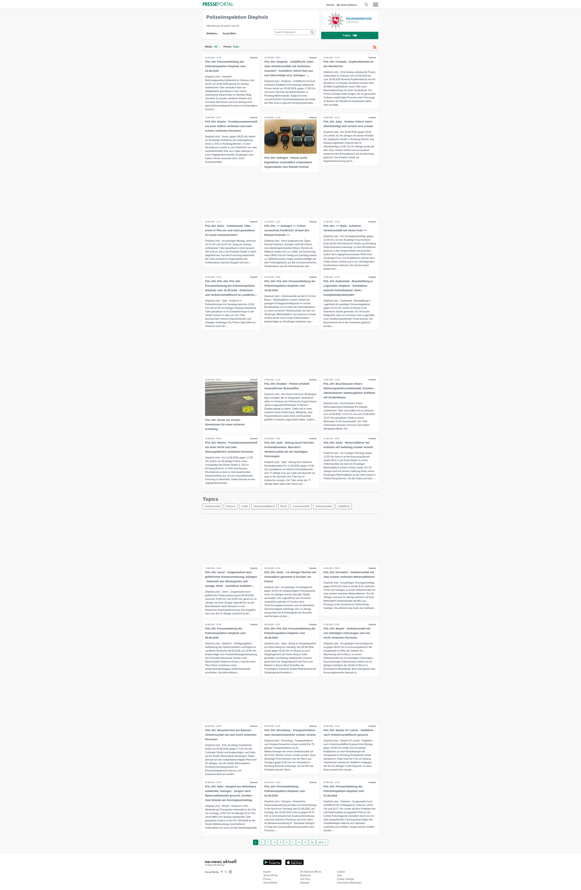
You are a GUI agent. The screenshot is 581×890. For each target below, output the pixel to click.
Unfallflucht (344, 506)
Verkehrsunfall (212, 506)
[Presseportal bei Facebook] (221, 872)
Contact (341, 871)
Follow (346, 35)
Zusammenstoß (301, 506)
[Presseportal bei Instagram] (229, 871)
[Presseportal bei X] (225, 872)
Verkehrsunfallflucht (264, 506)
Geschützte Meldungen (349, 882)
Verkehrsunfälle (323, 506)
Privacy (267, 879)
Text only (305, 879)
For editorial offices (310, 871)
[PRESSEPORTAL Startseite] (218, 4)
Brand (283, 506)
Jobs (339, 875)
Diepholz (254, 58)
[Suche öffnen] (366, 4)
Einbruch (231, 506)
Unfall (244, 506)
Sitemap (304, 882)
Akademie (305, 875)
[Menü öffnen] (375, 4)
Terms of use (270, 875)
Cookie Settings (345, 879)
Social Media (270, 882)
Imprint (267, 871)
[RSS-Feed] (375, 47)
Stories (330, 5)
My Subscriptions (347, 5)
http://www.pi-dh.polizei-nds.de (222, 26)
